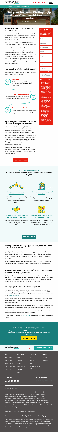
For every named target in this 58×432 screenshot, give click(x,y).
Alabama (7, 392)
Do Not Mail (45, 360)
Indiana (27, 394)
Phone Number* (44, 47)
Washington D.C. (37, 404)
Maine (13, 396)
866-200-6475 (26, 315)
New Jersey (8, 400)
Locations (19, 360)
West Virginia (47, 404)
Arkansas (19, 392)
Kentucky (42, 394)
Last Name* (43, 43)
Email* (42, 51)
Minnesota (41, 396)
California (25, 392)
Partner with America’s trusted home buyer (16, 193)
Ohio (46, 400)
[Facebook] (6, 380)
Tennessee (46, 402)
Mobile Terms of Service (20, 411)
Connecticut (39, 392)
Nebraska (27, 398)
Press (18, 372)
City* (41, 60)
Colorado (32, 392)
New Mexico (15, 400)
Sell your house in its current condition (42, 193)
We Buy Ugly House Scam (35, 367)
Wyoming (14, 407)
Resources (32, 360)
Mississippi (8, 398)
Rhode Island (29, 402)
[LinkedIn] (15, 380)
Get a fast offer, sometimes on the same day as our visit (16, 216)
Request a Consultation (43, 348)
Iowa (32, 394)
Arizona (13, 392)
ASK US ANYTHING (29, 237)
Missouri (14, 398)
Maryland (18, 396)
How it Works (8, 357)
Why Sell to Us (8, 360)
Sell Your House (9, 363)
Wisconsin (7, 407)
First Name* (43, 38)
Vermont (15, 404)
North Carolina (31, 400)
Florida (6, 394)
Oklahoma (7, 402)
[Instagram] (9, 380)
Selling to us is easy (14, 295)
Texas (6, 404)
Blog (31, 363)
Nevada (33, 398)
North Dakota (40, 400)
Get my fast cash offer (46, 75)
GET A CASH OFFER (20, 160)
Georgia (12, 394)
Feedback (44, 357)
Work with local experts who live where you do (42, 216)
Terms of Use (8, 411)
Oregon (14, 402)
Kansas (37, 394)
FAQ (31, 357)
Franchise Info (21, 366)
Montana (20, 398)
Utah (10, 404)
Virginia (22, 404)
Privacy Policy (31, 411)
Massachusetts (27, 396)
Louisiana (7, 396)
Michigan (34, 396)
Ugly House (20, 369)
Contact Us (8, 369)
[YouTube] (12, 380)
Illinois (22, 394)
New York (22, 400)
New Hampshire (41, 398)
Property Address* (45, 56)
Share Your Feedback (44, 381)
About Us (19, 357)
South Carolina (38, 402)
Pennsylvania (20, 402)
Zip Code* (43, 68)
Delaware (46, 392)
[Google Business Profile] (18, 380)
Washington (28, 404)
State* (42, 64)
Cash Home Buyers (10, 366)
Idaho (17, 394)
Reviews (19, 363)
